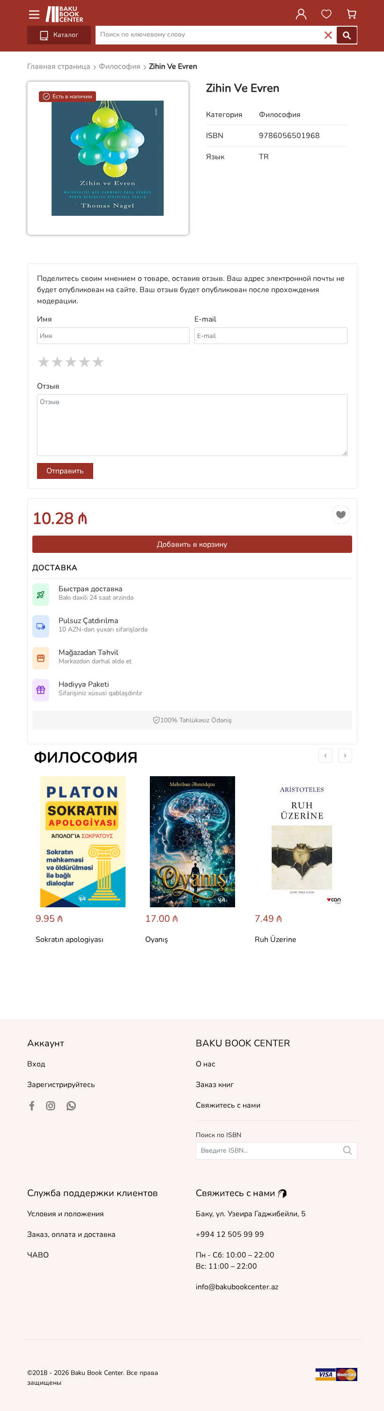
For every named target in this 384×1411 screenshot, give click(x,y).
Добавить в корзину (192, 544)
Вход (36, 1064)
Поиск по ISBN (218, 1135)
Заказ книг (215, 1085)
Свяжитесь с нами (228, 1105)
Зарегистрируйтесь (61, 1085)
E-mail (205, 319)
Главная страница (59, 66)
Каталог (65, 34)
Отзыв (48, 386)
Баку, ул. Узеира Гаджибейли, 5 (251, 1214)
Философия (86, 758)
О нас (205, 1064)
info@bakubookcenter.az (237, 1287)
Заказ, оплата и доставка (71, 1234)
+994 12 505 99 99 (230, 1234)
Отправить (65, 471)
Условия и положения (65, 1214)
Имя (44, 319)
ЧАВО (38, 1255)
